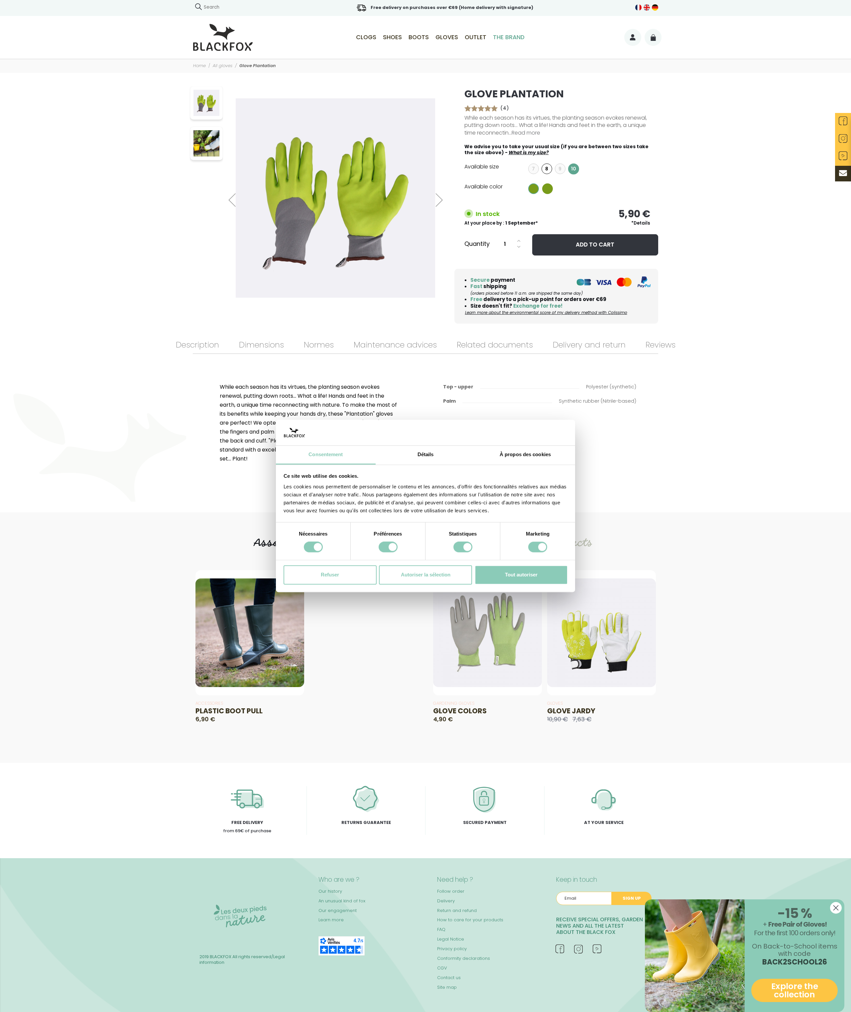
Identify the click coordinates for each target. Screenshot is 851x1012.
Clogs (366, 37)
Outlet (475, 37)
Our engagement (337, 910)
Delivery (446, 901)
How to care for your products (470, 920)
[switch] (388, 547)
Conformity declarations (463, 958)
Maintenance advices (395, 344)
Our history (330, 891)
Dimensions (261, 344)
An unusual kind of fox (341, 901)
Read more (526, 133)
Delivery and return (589, 344)
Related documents (495, 344)
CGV (442, 968)
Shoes (392, 37)
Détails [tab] (426, 454)
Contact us (449, 977)
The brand (509, 37)
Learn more (331, 920)
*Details (640, 223)
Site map (447, 987)
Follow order (450, 891)
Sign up (632, 898)
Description (197, 344)
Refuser (330, 574)
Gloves (446, 37)
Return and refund (457, 910)
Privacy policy (452, 949)
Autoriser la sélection (425, 574)
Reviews (660, 344)
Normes (319, 344)
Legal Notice (450, 939)
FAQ (441, 929)
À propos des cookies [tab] (525, 454)
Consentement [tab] (325, 454)
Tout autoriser (521, 574)
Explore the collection (794, 990)
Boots (419, 37)
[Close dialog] (836, 908)
